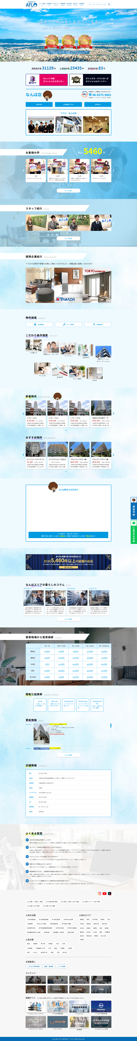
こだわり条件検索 (34, 966)
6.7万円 (47, 670)
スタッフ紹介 (36, 980)
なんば (35, 952)
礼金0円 (60, 377)
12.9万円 (90, 651)
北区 (108, 919)
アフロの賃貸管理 (57, 1014)
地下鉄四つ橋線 (66, 924)
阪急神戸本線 (31, 928)
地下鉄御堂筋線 (43, 919)
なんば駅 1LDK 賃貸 (33, 906)
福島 (28, 944)
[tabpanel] (36, 170)
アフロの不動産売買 (101, 1014)
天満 (63, 944)
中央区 (82, 924)
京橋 (52, 952)
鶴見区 (82, 932)
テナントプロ (58, 1029)
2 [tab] (69, 232)
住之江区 (103, 936)
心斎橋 (70, 948)
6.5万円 (47, 651)
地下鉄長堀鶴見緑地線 (45, 928)
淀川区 (82, 928)
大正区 (95, 932)
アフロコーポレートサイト (36, 1014)
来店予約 (39, 104)
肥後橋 (35, 944)
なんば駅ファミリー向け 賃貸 (91, 902)
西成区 (96, 936)
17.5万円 (104, 658)
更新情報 (79, 989)
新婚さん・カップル (51, 354)
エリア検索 (70, 324)
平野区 (82, 940)
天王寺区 (95, 919)
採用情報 (79, 1029)
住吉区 (82, 936)
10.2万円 (61, 658)
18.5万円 (90, 664)
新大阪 (65, 952)
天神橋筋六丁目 (40, 948)
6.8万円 (47, 658)
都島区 (89, 924)
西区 (88, 919)
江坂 (58, 952)
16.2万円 (76, 664)
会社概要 (101, 989)
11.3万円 (61, 664)
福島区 (82, 919)
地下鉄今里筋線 (72, 928)
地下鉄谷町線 (56, 919)
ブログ (36, 989)
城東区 (107, 928)
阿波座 (50, 944)
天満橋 (62, 948)
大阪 (57, 944)
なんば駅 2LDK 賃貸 (49, 906)
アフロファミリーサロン (35, 1029)
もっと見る (68, 191)
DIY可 (95, 380)
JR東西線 (30, 924)
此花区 (88, 932)
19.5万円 (104, 664)
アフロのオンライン (101, 980)
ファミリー (68, 356)
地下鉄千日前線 (68, 919)
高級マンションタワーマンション (103, 360)
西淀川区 (96, 924)
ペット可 (42, 375)
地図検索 (99, 324)
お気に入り (57, 980)
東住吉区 (89, 936)
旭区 (101, 928)
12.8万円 (76, 677)
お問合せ (98, 104)
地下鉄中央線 (60, 928)
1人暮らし (33, 352)
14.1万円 (76, 670)
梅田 (55, 948)
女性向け (86, 357)
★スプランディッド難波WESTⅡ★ (58, 724)
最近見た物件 (58, 989)
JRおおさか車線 (41, 924)
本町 (28, 952)
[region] (68, 736)
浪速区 (102, 919)
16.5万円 (90, 658)
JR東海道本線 (54, 924)
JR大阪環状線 (31, 919)
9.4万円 (75, 651)
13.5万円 (76, 658)
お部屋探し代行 (68, 104)
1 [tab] (67, 232)
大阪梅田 (29, 948)
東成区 (88, 928)
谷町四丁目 (44, 952)
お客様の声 (79, 980)
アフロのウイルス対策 (101, 1029)
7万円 (47, 664)
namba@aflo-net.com (45, 792)
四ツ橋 (43, 944)
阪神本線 (46, 932)
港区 (101, 932)
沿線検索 (41, 324)
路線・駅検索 (48, 966)
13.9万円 (104, 651)
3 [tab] (70, 430)
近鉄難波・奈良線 (58, 932)
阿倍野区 (107, 932)
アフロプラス (79, 1014)
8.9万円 (61, 651)
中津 (49, 948)
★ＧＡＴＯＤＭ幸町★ (55, 748)
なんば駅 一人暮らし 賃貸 (34, 902)
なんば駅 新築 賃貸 (51, 902)
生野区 (95, 928)
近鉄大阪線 (70, 932)
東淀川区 (104, 924)
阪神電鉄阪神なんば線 (33, 932)
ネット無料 (77, 379)
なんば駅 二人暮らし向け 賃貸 (70, 902)
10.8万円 (61, 670)
